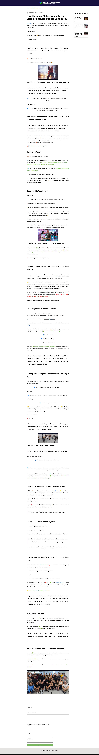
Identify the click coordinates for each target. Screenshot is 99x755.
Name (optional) (30, 733)
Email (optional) (30, 739)
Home (28, 8)
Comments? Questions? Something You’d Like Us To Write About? (38, 725)
